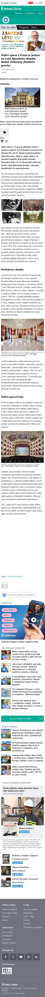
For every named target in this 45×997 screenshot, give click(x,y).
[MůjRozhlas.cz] (5, 84)
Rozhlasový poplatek (33, 927)
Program (18, 13)
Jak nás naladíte (31, 909)
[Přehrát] (4, 132)
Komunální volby (9, 913)
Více (35, 27)
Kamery (41, 13)
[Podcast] (2, 141)
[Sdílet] (6, 141)
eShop (5, 920)
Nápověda (28, 913)
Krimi (6, 615)
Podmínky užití (30, 988)
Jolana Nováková (14, 576)
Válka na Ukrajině (9, 909)
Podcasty (6, 939)
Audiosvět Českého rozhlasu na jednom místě (19, 642)
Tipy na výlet (8, 27)
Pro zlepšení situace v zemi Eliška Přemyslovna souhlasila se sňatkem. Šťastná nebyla (27, 692)
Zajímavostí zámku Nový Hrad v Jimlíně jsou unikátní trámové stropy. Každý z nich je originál (27, 758)
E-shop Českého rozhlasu (16, 783)
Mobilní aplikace (9, 943)
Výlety (4, 72)
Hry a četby (8, 610)
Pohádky (7, 620)
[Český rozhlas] (9, 3)
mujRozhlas (6, 603)
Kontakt (27, 924)
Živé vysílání (9, 630)
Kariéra (27, 920)
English (5, 991)
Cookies (5, 988)
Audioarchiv (30, 13)
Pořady (6, 625)
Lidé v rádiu (29, 916)
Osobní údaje (16, 988)
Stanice (5, 916)
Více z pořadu (10, 727)
